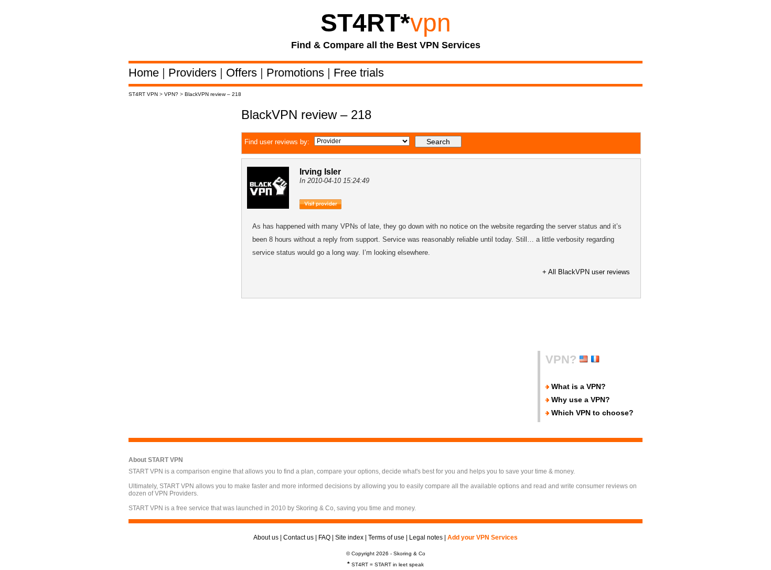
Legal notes (426, 537)
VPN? (171, 94)
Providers (194, 72)
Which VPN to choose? (592, 412)
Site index (349, 537)
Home (145, 72)
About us (266, 537)
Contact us (298, 537)
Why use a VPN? (580, 399)
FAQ (324, 537)
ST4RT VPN (143, 94)
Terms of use (386, 537)
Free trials (359, 72)
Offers (243, 72)
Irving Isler (320, 171)
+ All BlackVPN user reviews (586, 272)
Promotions (296, 72)
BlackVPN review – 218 (213, 94)
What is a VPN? (578, 386)
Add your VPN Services (482, 537)
